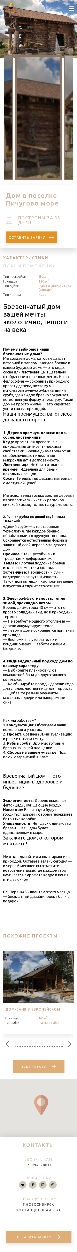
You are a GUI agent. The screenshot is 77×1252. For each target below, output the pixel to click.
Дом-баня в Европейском (32, 1009)
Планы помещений (29, 265)
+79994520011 (38, 1165)
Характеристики (25, 257)
